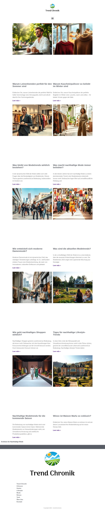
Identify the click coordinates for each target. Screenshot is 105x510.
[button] (52, 18)
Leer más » (16, 100)
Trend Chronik (22, 484)
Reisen (19, 495)
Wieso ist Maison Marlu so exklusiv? (72, 416)
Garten (19, 488)
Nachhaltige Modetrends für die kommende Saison (29, 417)
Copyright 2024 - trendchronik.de (52, 508)
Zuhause (20, 486)
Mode (19, 493)
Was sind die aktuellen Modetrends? (72, 248)
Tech (18, 497)
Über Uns (20, 499)
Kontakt (19, 502)
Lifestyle (20, 490)
